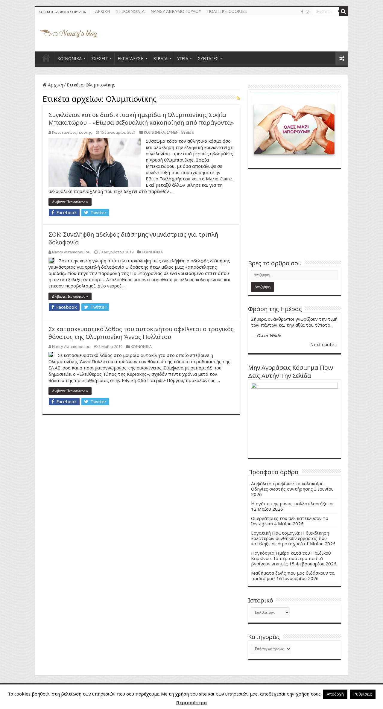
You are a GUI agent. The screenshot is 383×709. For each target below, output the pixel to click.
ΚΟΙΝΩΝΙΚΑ (69, 58)
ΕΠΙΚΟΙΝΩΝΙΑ (130, 11)
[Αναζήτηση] (343, 11)
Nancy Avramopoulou (71, 252)
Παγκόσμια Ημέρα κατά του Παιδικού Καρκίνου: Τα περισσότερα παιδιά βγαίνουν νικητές (291, 558)
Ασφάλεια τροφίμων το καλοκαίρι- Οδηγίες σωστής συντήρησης (287, 486)
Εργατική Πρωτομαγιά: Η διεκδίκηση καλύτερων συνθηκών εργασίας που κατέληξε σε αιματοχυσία (290, 538)
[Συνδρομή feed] (238, 98)
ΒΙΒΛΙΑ (160, 58)
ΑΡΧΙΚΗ (102, 11)
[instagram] (307, 11)
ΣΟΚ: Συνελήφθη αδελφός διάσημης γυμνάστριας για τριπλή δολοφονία (133, 238)
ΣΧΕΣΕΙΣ (99, 58)
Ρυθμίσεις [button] (363, 694)
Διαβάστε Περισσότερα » (70, 202)
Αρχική (55, 85)
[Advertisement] (294, 214)
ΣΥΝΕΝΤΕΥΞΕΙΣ (180, 132)
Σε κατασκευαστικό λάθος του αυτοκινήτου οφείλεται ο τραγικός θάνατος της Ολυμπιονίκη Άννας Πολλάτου (141, 333)
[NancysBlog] (68, 32)
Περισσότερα (191, 702)
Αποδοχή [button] (335, 694)
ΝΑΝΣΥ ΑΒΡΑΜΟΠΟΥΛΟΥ (176, 11)
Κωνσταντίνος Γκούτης (72, 132)
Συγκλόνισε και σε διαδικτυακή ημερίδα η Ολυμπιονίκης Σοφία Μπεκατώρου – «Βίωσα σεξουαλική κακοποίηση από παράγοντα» (141, 119)
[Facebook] (302, 11)
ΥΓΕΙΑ (182, 58)
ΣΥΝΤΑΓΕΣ (208, 58)
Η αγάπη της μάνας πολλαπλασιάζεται (292, 503)
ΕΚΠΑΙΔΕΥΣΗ (131, 58)
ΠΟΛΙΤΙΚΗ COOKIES (227, 11)
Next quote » (324, 344)
